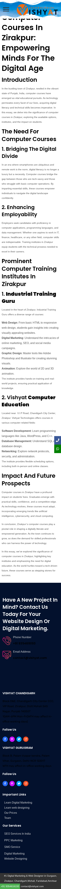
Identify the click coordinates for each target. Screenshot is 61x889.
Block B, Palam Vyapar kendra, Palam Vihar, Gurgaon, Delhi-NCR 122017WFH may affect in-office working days (27, 760)
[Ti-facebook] (5, 739)
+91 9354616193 (10, 886)
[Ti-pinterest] (12, 739)
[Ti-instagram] (25, 739)
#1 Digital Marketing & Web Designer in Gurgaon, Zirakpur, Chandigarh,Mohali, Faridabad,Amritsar (30, 878)
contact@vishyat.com (32, 886)
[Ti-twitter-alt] (19, 739)
